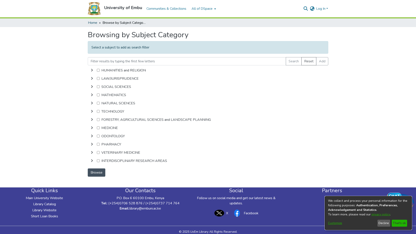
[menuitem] (203, 8)
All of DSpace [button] (202, 8)
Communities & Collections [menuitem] (166, 8)
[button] (94, 8)
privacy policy (381, 214)
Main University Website (44, 198)
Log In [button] (321, 8)
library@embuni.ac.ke (145, 208)
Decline (384, 223)
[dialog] (368, 213)
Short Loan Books (44, 216)
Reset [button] (309, 61)
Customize (335, 223)
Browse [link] (96, 172)
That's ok (399, 223)
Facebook (251, 213)
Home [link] (92, 22)
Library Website (44, 210)
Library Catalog (44, 204)
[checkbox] (98, 70)
